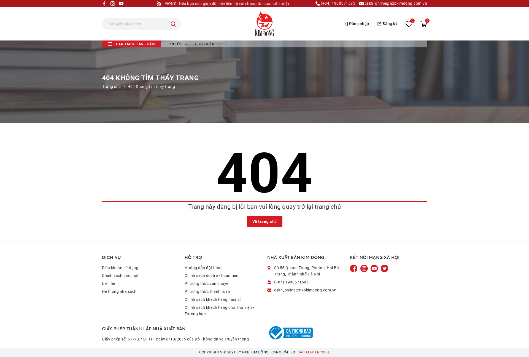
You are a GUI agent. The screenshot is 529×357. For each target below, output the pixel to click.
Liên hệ (108, 283)
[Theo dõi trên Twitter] (384, 268)
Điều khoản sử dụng (120, 268)
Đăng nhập (359, 23)
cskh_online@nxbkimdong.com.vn (395, 3)
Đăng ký (390, 23)
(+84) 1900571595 (337, 3)
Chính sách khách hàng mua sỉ (213, 299)
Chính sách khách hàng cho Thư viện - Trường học (219, 310)
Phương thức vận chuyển (208, 283)
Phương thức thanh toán (207, 291)
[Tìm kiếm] (173, 24)
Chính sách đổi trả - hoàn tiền (211, 275)
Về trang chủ (264, 221)
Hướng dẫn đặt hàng (204, 268)
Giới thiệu (205, 44)
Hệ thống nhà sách (119, 291)
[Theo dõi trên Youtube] (374, 268)
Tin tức (175, 44)
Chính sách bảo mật (120, 275)
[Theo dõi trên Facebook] (354, 268)
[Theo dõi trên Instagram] (364, 268)
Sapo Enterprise (314, 352)
